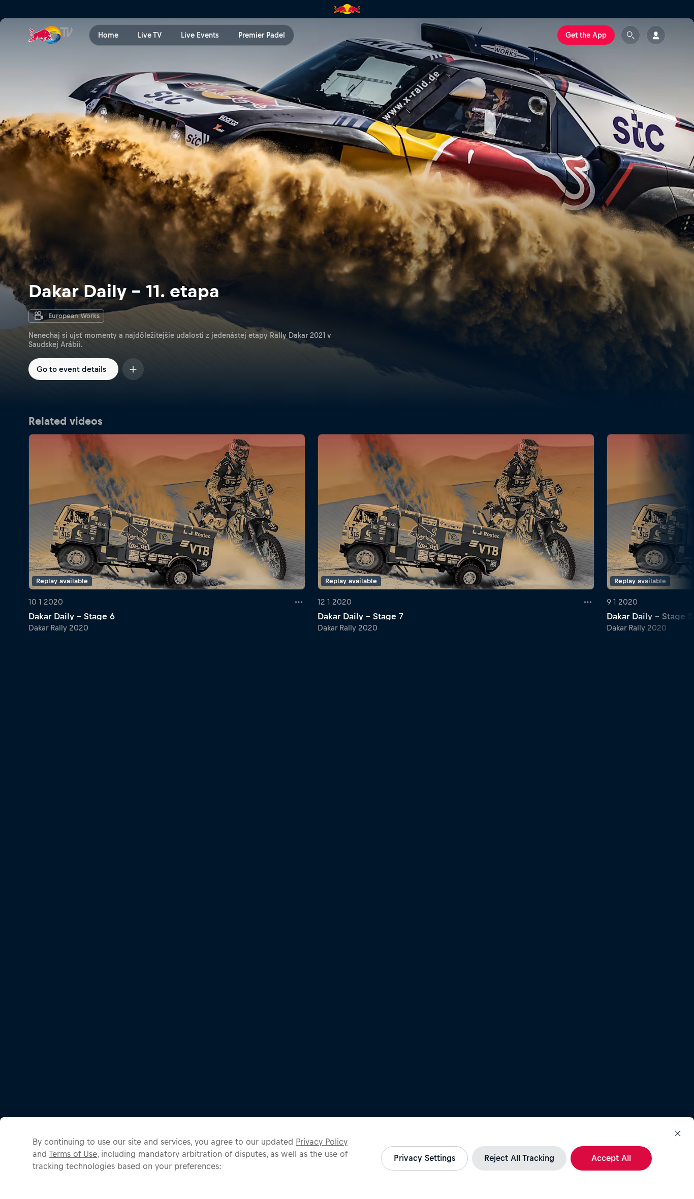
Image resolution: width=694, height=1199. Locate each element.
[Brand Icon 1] (347, 9)
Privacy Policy (322, 1141)
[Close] (678, 1133)
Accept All (611, 1157)
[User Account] (656, 35)
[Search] (630, 35)
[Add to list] (133, 369)
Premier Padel (261, 35)
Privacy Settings (424, 1157)
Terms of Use (73, 1153)
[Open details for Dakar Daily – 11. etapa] (347, 213)
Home (108, 35)
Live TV (150, 35)
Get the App (586, 35)
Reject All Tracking (519, 1157)
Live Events (200, 35)
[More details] (299, 602)
